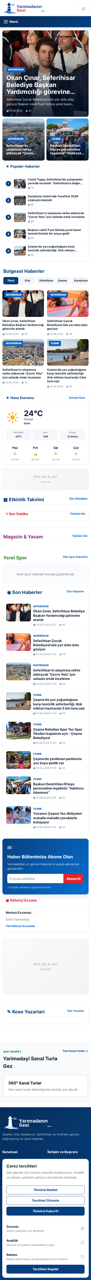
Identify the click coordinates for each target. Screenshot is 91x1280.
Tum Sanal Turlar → (75, 1051)
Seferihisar (46, 280)
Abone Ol (73, 878)
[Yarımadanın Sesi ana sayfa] (39, 8)
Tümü (10, 280)
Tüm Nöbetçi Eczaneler (20, 926)
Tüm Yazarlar (75, 1010)
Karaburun (81, 280)
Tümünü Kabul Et (46, 1211)
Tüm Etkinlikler (78, 498)
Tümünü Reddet (45, 1190)
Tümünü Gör (77, 513)
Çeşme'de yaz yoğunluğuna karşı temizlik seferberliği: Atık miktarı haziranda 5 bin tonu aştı (59, 704)
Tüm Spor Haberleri (75, 557)
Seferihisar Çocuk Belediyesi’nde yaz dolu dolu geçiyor (56, 645)
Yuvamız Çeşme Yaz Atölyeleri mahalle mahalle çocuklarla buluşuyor (57, 817)
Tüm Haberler (75, 591)
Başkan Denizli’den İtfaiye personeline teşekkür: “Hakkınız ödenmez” (58, 788)
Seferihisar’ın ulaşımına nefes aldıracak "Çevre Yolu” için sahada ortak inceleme (56, 674)
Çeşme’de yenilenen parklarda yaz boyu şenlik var (57, 761)
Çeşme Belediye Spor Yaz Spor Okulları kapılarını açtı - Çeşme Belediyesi (57, 733)
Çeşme (62, 280)
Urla (27, 280)
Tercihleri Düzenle (45, 1200)
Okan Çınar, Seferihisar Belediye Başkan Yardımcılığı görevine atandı (59, 615)
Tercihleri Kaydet (45, 1269)
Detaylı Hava (77, 397)
